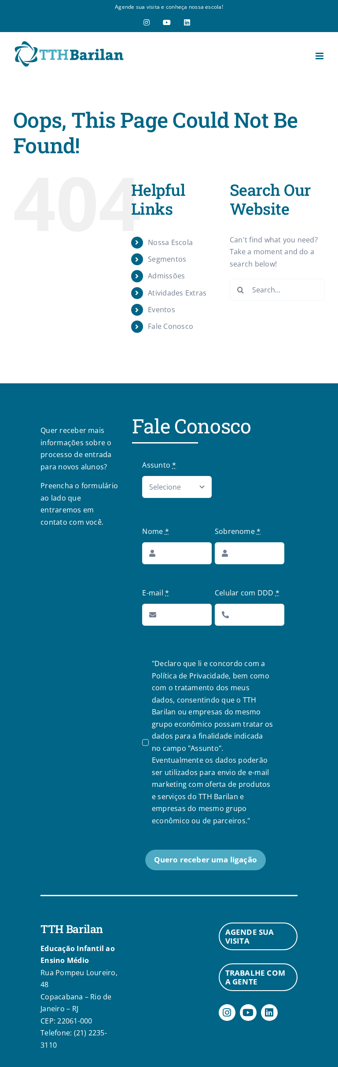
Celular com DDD (247, 593)
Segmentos (167, 259)
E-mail (155, 593)
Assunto (159, 465)
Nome (155, 531)
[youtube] (248, 1012)
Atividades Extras (177, 293)
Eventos (161, 309)
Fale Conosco (170, 326)
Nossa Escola (170, 242)
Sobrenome (238, 531)
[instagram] (227, 1012)
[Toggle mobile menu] (320, 56)
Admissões (166, 276)
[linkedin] (269, 1012)
